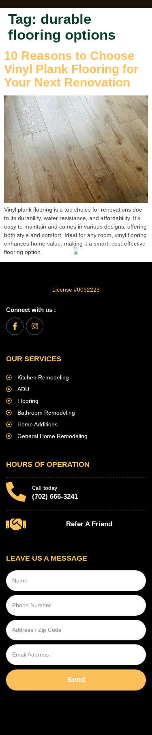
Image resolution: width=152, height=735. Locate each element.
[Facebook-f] (15, 326)
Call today (44, 488)
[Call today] (16, 492)
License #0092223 (76, 289)
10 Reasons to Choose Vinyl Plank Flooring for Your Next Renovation (71, 69)
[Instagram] (34, 326)
